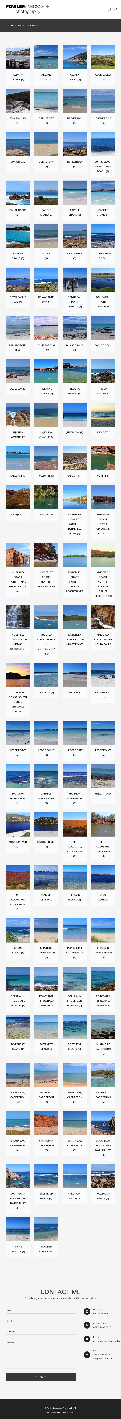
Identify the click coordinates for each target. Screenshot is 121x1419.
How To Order (68, 1412)
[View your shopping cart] (109, 9)
